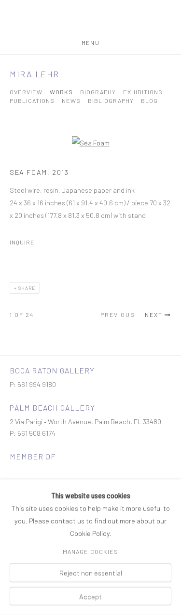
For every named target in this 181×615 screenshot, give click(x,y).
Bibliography (111, 101)
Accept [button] (90, 596)
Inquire (22, 242)
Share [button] (26, 288)
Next (154, 314)
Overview (26, 92)
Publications (32, 101)
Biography (98, 92)
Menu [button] (90, 42)
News (71, 101)
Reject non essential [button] (90, 573)
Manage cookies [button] (90, 552)
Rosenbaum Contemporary (91, 20)
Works (61, 92)
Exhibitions (143, 92)
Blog (149, 101)
